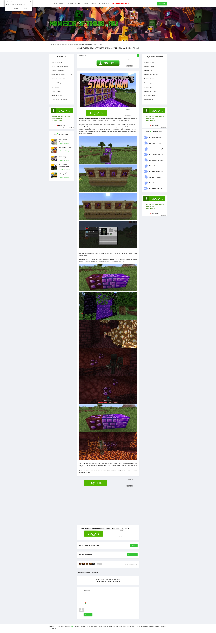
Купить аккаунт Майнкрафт (59, 99)
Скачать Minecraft (70, 3)
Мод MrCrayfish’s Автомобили (64, 174)
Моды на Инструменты (151, 74)
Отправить (88, 615)
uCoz (71, 626)
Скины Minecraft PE (57, 95)
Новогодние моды (149, 95)
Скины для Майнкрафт (61, 74)
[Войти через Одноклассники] (85, 605)
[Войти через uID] (85, 593)
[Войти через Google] (85, 603)
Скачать (134, 545)
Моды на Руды (148, 83)
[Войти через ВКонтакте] (85, 595)
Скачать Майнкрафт (61, 83)
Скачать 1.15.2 (132, 555)
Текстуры (93, 3)
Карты (80, 3)
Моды (61, 3)
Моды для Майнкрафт (61, 70)
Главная (54, 3)
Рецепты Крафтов (56, 91)
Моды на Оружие (64, 160)
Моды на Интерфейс (150, 91)
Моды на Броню (149, 66)
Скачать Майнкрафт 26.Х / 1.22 (60, 66)
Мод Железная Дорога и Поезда (64, 165)
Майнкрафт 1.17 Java (65, 147)
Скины (86, 3)
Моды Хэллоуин (148, 99)
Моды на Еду (148, 70)
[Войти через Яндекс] (85, 600)
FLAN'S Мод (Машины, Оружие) (64, 157)
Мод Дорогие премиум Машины (64, 140)
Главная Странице (56, 62)
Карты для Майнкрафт (61, 79)
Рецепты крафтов (104, 3)
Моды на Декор (148, 87)
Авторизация (162, 3)
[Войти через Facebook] (85, 598)
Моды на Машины (65, 143)
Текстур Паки (61, 87)
